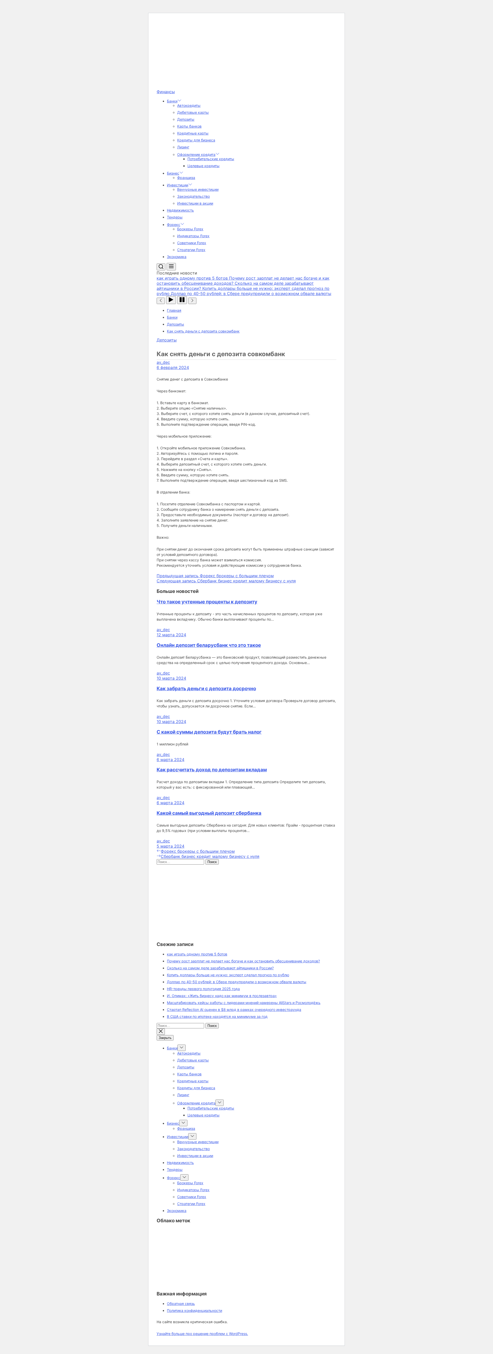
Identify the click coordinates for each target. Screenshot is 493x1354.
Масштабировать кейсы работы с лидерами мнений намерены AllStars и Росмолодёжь (243, 1002)
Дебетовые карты (193, 112)
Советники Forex (191, 243)
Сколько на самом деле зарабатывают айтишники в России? (220, 968)
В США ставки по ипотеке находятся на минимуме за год (217, 1016)
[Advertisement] (246, 53)
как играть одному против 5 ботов (197, 954)
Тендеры (175, 217)
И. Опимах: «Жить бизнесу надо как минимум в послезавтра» (222, 995)
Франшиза (186, 177)
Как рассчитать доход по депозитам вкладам (212, 770)
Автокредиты (189, 105)
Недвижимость (180, 210)
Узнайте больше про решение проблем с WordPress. (202, 1333)
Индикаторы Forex (193, 236)
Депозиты (185, 119)
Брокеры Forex (190, 229)
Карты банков (189, 126)
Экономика (176, 256)
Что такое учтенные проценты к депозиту (207, 602)
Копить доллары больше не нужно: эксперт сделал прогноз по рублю (228, 975)
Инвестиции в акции (195, 203)
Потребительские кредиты (210, 159)
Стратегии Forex (191, 250)
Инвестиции (177, 185)
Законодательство (193, 196)
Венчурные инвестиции (198, 189)
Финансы (166, 91)
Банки (172, 101)
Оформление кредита (196, 154)
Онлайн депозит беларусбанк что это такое (209, 645)
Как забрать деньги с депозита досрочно (206, 689)
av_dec (163, 362)
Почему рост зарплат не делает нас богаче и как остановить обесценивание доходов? (243, 961)
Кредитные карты (192, 133)
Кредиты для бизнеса (196, 140)
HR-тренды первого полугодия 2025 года (203, 989)
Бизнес (173, 173)
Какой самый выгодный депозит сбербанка (209, 813)
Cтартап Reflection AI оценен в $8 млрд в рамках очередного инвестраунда (234, 1009)
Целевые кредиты (203, 166)
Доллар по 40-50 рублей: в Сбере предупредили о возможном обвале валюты (236, 982)
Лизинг (183, 147)
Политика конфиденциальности (194, 1310)
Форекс (173, 224)
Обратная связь (181, 1303)
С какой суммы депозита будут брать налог (209, 732)
